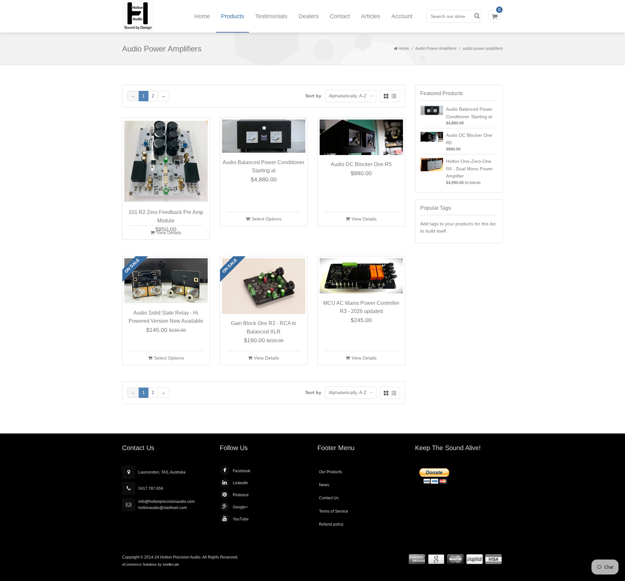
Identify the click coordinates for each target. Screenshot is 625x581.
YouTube (241, 519)
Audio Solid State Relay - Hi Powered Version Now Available (166, 317)
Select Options (267, 218)
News (324, 485)
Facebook (241, 471)
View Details (168, 232)
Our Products (330, 472)
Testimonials (271, 16)
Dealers (309, 16)
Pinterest (240, 495)
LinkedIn (240, 483)
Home (202, 16)
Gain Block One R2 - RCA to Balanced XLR (263, 327)
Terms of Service (333, 511)
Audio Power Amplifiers (435, 48)
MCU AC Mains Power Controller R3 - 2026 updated (361, 307)
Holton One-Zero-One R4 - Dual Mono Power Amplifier (469, 168)
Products (232, 16)
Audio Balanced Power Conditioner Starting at (263, 167)
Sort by (313, 95)
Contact (340, 16)
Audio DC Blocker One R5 (361, 164)
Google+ (240, 507)
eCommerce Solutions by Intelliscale (150, 564)
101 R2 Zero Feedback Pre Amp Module (166, 216)
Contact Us (329, 498)
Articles (370, 16)
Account (401, 16)
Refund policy (331, 524)
